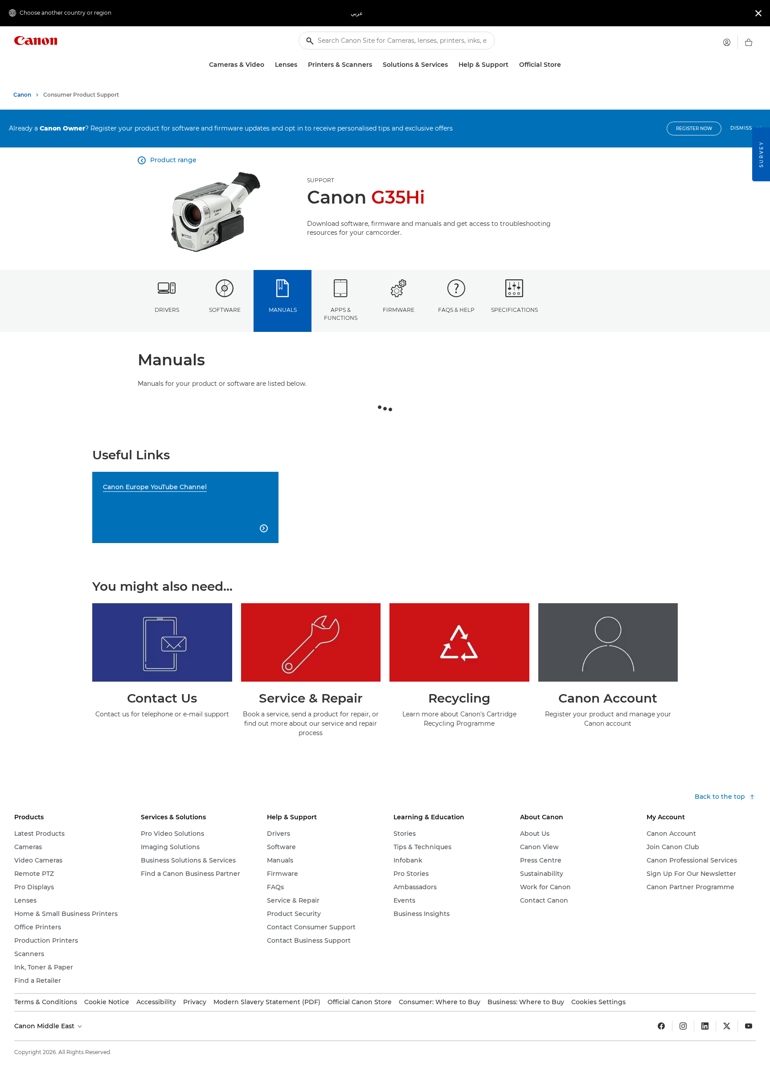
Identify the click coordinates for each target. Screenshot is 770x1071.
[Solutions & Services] (451, 64)
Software (225, 310)
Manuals (283, 310)
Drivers (167, 310)
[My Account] (727, 42)
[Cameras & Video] (267, 64)
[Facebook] (661, 1026)
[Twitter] (726, 1026)
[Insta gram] (683, 1026)
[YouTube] (748, 1026)
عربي (357, 13)
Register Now (694, 128)
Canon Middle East (45, 1026)
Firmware (398, 310)
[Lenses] (300, 64)
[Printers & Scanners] (375, 64)
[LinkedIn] (705, 1026)
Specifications (514, 310)
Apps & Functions (340, 314)
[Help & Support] (512, 64)
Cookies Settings (598, 1002)
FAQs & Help (456, 310)
